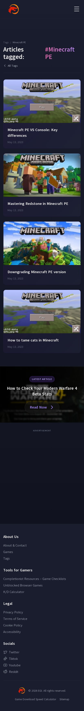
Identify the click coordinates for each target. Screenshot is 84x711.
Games (8, 552)
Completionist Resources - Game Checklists (34, 579)
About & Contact (15, 545)
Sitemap (64, 699)
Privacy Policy (13, 612)
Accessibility (12, 632)
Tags (6, 42)
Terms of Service (15, 619)
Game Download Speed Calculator (35, 699)
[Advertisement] (42, 475)
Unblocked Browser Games (23, 585)
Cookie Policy (12, 625)
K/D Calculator (13, 592)
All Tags (13, 65)
